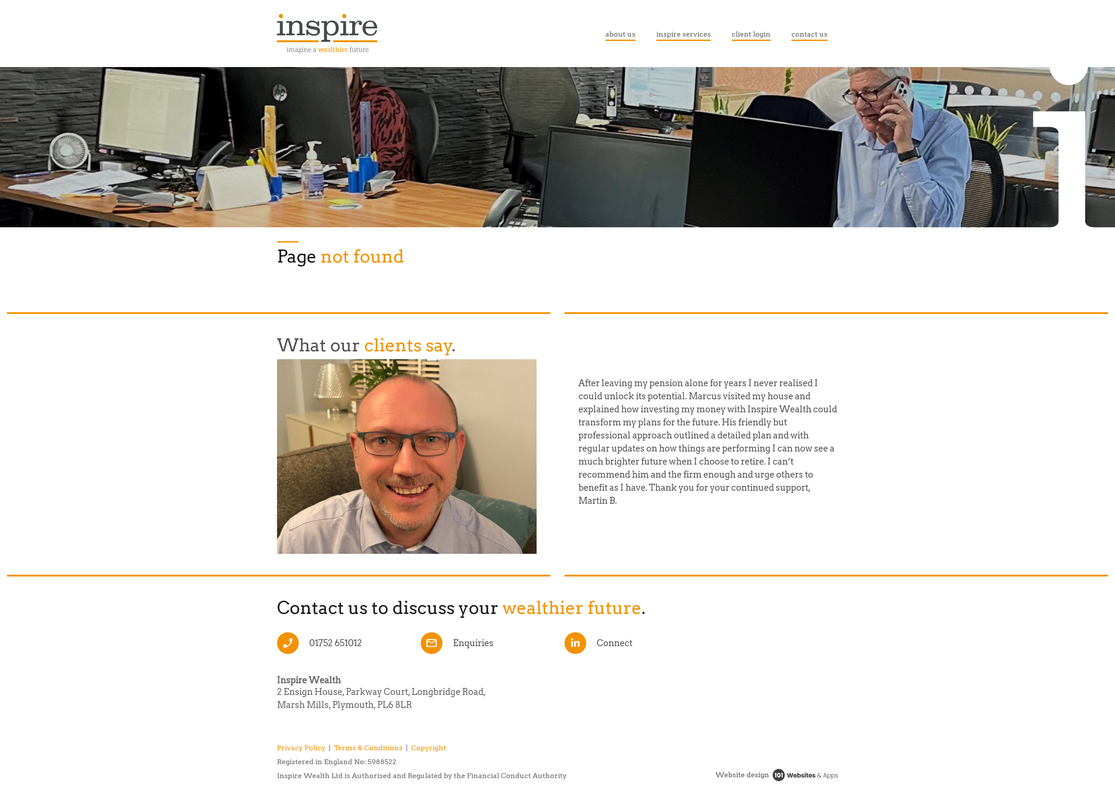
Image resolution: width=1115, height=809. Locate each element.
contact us (809, 34)
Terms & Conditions (368, 748)
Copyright (428, 748)
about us (620, 34)
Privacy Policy (301, 748)
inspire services (683, 34)
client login (751, 34)
